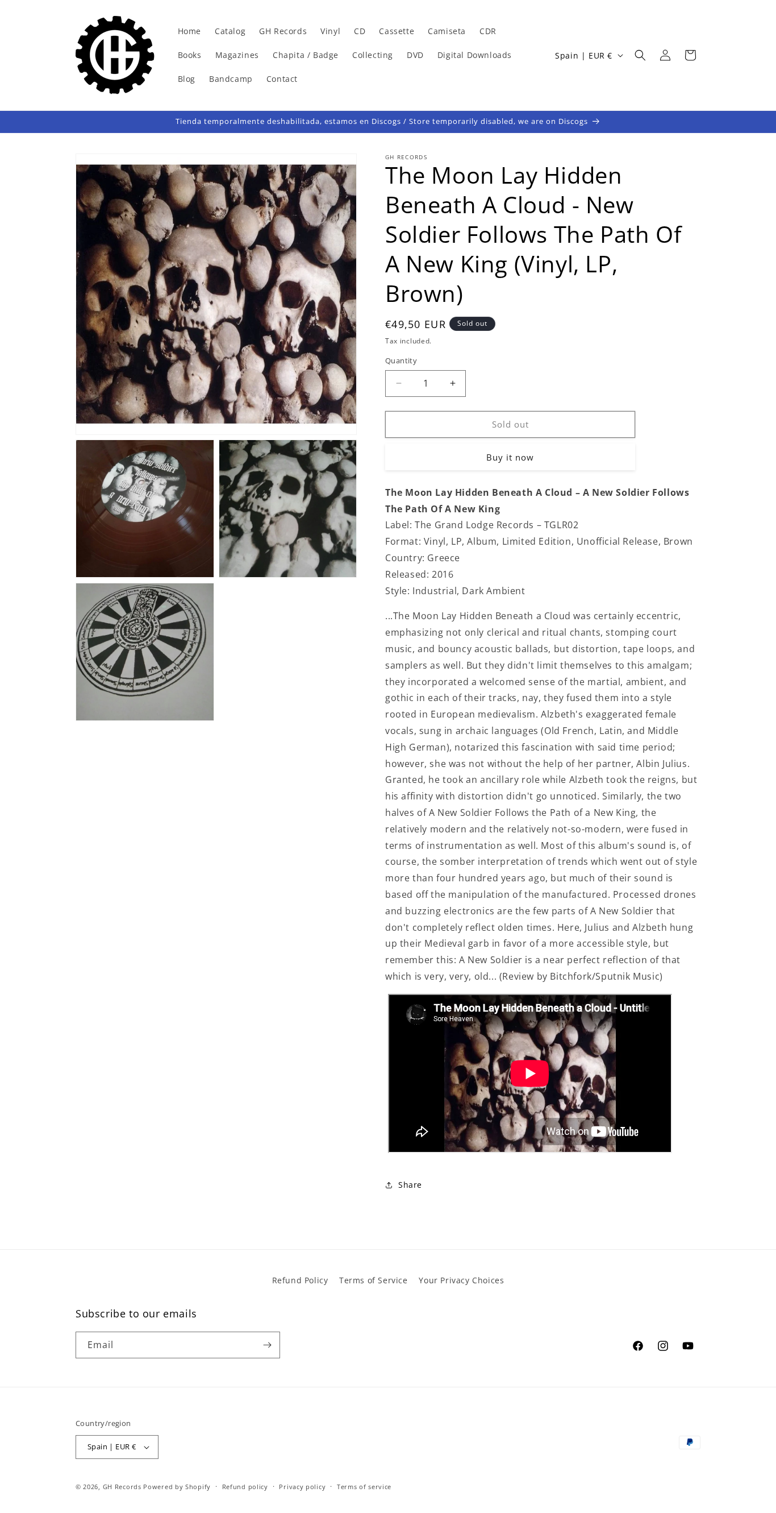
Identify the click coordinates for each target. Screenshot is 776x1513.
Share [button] (410, 1184)
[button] (640, 55)
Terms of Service (373, 1280)
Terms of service (364, 1486)
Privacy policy (302, 1486)
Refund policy (245, 1486)
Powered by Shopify (177, 1486)
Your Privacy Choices (461, 1280)
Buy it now (510, 457)
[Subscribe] (267, 1345)
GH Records (122, 1486)
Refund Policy (300, 1280)
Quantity (401, 360)
